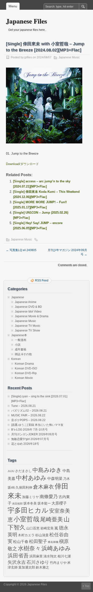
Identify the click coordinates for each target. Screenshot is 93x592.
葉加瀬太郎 (26, 567)
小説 (18, 344)
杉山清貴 (42, 535)
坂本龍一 (44, 503)
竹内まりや (58, 562)
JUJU (11, 471)
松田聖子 (38, 541)
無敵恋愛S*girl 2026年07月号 (30, 439)
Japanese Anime (25, 302)
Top (87, 586)
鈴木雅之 (42, 567)
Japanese (17, 297)
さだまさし (23, 471)
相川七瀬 (64, 556)
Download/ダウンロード (22, 164)
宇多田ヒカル (28, 510)
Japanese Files (26, 21)
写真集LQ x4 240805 (21, 250)
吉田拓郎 (17, 503)
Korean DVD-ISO (26, 368)
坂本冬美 (30, 503)
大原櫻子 (59, 503)
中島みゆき (47, 470)
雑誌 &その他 (23, 354)
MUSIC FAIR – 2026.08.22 (28, 415)
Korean (16, 359)
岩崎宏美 (47, 528)
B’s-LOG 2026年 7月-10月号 (29, 429)
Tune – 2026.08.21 (23, 406)
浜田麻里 (36, 556)
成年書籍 (20, 349)
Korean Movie (24, 378)
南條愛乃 (49, 496)
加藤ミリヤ (30, 497)
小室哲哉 (26, 519)
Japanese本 (19, 335)
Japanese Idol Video (28, 311)
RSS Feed (41, 280)
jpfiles (28, 57)
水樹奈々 (29, 548)
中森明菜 (54, 478)
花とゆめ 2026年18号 (25, 443)
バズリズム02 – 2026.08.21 (29, 410)
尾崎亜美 (51, 519)
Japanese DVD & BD (28, 306)
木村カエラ (26, 535)
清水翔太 (50, 556)
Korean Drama (24, 363)
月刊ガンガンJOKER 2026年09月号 (34, 434)
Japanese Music (69, 57)
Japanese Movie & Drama (31, 316)
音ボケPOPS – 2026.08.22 (28, 420)
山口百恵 (33, 528)
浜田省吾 (18, 556)
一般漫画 (20, 340)
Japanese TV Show (27, 330)
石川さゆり (37, 562)
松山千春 (20, 541)
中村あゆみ (31, 478)
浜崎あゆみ (56, 548)
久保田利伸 (24, 487)
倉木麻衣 (43, 487)
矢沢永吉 (17, 562)
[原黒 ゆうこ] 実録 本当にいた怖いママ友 (37, 425)
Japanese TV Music (27, 325)
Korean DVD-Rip (26, 373)
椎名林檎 (53, 542)
